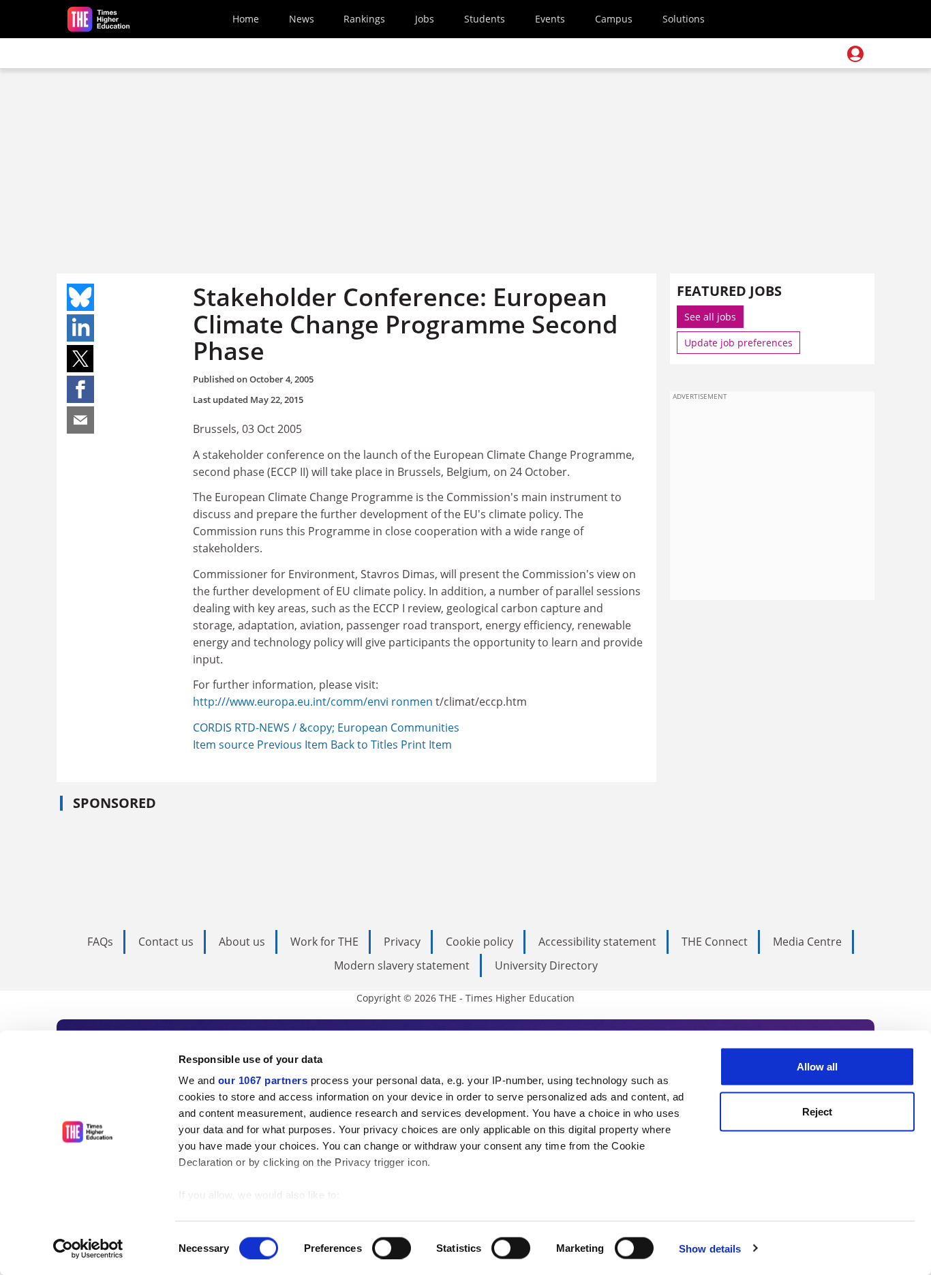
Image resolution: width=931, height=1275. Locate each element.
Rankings (364, 18)
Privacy (402, 941)
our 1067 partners (263, 1080)
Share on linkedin (80, 328)
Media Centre (807, 941)
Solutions (683, 18)
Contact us (166, 941)
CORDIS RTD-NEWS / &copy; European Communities (326, 727)
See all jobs (710, 316)
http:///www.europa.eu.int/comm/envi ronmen (313, 701)
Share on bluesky (80, 297)
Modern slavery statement (402, 965)
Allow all (817, 1066)
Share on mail (80, 420)
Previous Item (294, 744)
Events (550, 18)
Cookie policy (479, 941)
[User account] (855, 54)
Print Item (426, 744)
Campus (613, 18)
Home (245, 18)
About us (242, 941)
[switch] (391, 1248)
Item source (225, 744)
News (301, 18)
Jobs (424, 18)
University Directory (546, 965)
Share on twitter (80, 358)
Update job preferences (738, 342)
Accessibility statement (597, 941)
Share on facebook (80, 389)
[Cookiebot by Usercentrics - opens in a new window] (88, 1248)
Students (484, 18)
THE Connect (715, 941)
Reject (817, 1111)
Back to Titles (366, 744)
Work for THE (324, 941)
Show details (710, 1248)
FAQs (100, 941)
